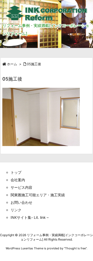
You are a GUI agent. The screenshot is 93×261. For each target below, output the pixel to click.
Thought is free (75, 248)
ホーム (12, 64)
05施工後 (34, 64)
